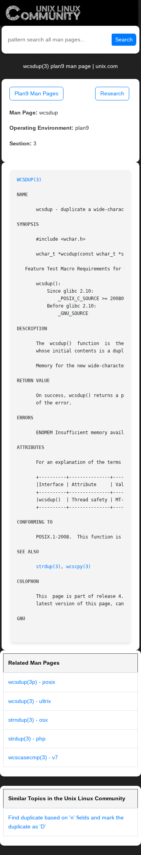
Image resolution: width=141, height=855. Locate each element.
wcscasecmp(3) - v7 (33, 757)
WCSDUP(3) (29, 179)
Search (124, 39)
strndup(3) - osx (28, 720)
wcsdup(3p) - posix (31, 682)
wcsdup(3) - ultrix (29, 701)
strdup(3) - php (26, 738)
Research (112, 93)
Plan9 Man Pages (36, 93)
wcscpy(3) (78, 566)
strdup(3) (48, 566)
